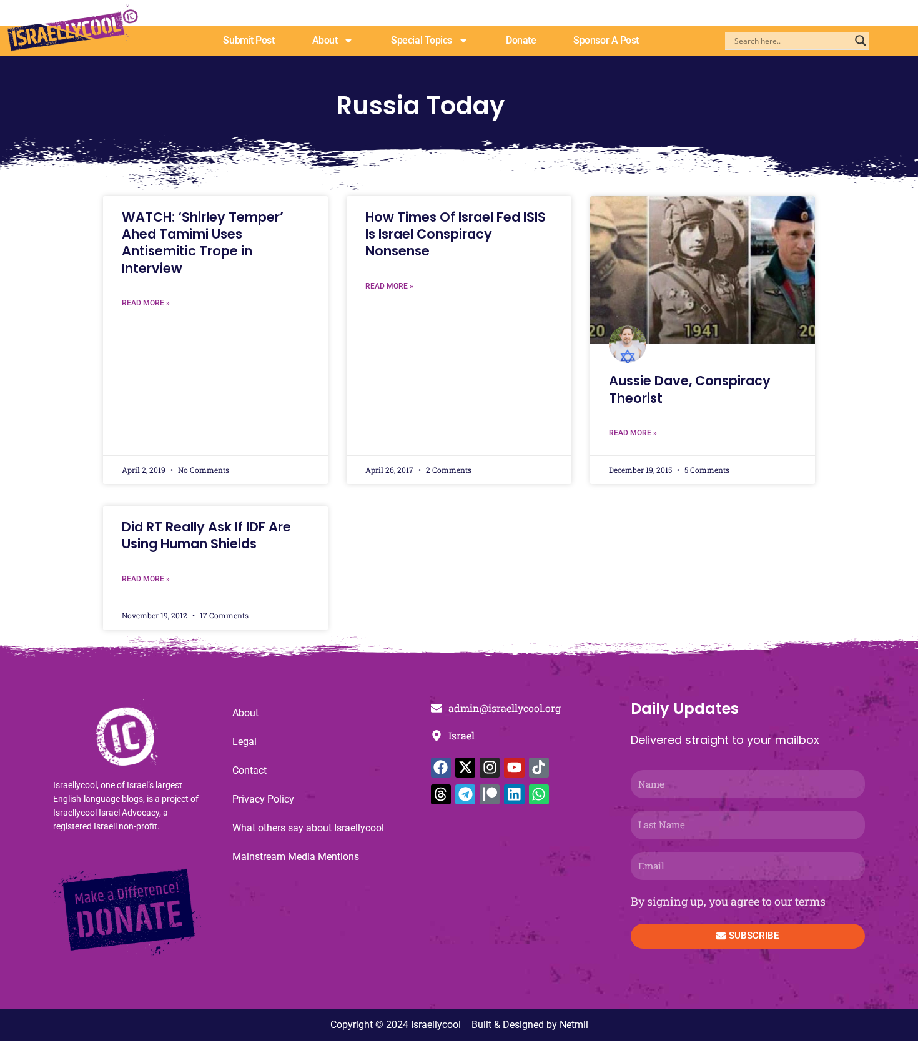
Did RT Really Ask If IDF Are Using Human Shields (206, 535)
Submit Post (248, 40)
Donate (521, 40)
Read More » (146, 303)
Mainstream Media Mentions (295, 857)
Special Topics (421, 40)
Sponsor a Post (606, 40)
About (325, 40)
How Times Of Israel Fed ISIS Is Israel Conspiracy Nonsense (455, 234)
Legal (244, 742)
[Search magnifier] (860, 40)
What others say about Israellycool (308, 828)
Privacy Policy (263, 799)
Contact (249, 770)
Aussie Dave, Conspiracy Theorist (690, 389)
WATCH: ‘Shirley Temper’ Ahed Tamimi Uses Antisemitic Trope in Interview (203, 242)
